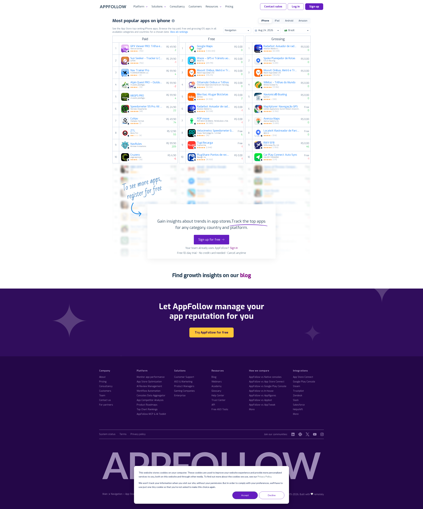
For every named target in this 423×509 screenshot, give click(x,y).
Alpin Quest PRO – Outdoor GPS (146, 82)
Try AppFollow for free (211, 332)
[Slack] (300, 434)
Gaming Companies (184, 390)
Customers (195, 6)
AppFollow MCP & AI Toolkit (151, 414)
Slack (296, 400)
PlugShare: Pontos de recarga (213, 154)
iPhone (265, 20)
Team (102, 395)
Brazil (291, 30)
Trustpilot (298, 390)
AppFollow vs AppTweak (262, 404)
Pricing (229, 6)
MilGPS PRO (137, 95)
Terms (123, 434)
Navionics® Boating (275, 94)
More (252, 409)
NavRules (136, 143)
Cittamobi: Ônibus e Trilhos (213, 82)
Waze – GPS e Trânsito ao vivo (213, 58)
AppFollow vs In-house (261, 390)
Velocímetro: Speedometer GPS (215, 130)
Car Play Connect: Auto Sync (280, 154)
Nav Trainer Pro (139, 70)
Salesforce (299, 404)
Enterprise (180, 395)
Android (289, 20)
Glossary (216, 390)
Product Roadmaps (147, 404)
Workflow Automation (148, 390)
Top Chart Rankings (147, 409)
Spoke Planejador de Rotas (279, 58)
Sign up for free (209, 240)
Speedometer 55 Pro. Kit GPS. (146, 106)
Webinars (217, 381)
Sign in (234, 248)
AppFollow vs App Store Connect (266, 381)
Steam (296, 386)
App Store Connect (303, 377)
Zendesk (297, 395)
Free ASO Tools (220, 409)
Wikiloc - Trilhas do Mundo (279, 82)
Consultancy (177, 6)
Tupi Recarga (205, 142)
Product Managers (184, 386)
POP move (203, 118)
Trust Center (219, 400)
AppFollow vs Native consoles (265, 377)
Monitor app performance (151, 377)
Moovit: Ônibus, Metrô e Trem (213, 70)
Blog (214, 377)
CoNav (134, 118)
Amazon (303, 20)
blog (245, 275)
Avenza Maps (272, 118)
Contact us (105, 400)
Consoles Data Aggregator (151, 395)
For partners (106, 404)
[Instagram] (322, 434)
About (102, 377)
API (213, 404)
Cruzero (135, 154)
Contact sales (273, 6)
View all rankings (179, 32)
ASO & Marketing (183, 381)
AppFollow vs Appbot (260, 400)
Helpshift (298, 409)
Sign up (314, 6)
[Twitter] (307, 434)
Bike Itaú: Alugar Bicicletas (212, 94)
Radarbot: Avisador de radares (213, 106)
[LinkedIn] (293, 434)
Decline (272, 495)
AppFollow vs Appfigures (262, 395)
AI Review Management (149, 386)
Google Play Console (304, 381)
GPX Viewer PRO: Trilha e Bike (146, 46)
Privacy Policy (264, 476)
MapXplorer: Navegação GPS (281, 106)
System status (107, 434)
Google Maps (205, 46)
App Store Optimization (149, 381)
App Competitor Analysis (150, 400)
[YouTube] (315, 434)
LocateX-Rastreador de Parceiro (282, 130)
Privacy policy (138, 434)
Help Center (218, 395)
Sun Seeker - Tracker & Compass (146, 58)
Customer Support (184, 377)
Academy (217, 386)
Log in (296, 6)
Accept (245, 495)
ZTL (132, 130)
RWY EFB (269, 142)
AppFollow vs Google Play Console (267, 386)
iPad (277, 20)
